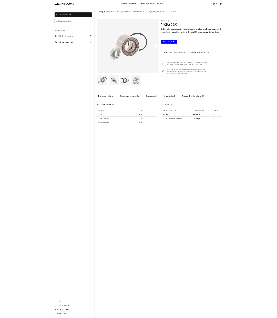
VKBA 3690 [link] (172, 12)
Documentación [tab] (151, 96)
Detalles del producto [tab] (105, 96)
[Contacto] (217, 4)
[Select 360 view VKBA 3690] (136, 80)
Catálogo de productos (105, 12)
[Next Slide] (155, 46)
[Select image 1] (102, 80)
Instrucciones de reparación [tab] (129, 96)
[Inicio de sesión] (220, 4)
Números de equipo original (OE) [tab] (193, 96)
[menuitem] (129, 4)
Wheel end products (122, 12)
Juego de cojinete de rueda (156, 12)
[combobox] (73, 21)
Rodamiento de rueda (138, 12)
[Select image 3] (125, 80)
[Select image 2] (114, 80)
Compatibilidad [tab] (169, 96)
